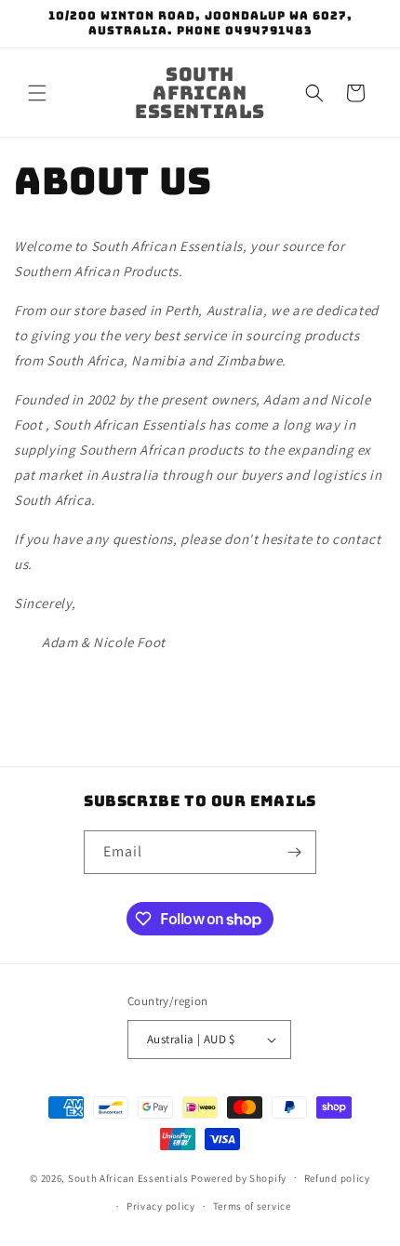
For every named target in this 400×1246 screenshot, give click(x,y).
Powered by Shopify (239, 1177)
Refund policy (337, 1178)
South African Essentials (128, 1177)
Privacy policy (161, 1206)
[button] (37, 93)
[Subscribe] (294, 852)
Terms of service (252, 1206)
